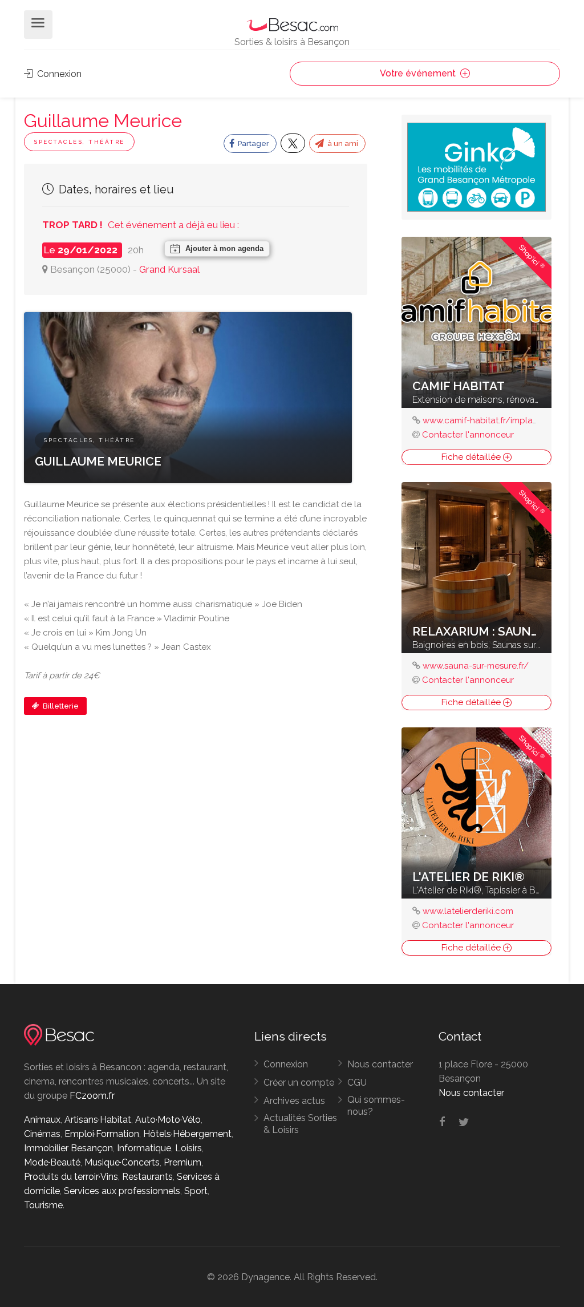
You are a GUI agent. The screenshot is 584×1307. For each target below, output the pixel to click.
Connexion (58, 73)
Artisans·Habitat (97, 1119)
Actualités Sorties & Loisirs (300, 1123)
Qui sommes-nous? (376, 1105)
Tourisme (43, 1205)
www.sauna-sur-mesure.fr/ (476, 666)
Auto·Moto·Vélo (168, 1119)
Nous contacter (380, 1064)
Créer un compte (298, 1082)
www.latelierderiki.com (468, 911)
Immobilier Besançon (68, 1148)
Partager (252, 143)
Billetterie (60, 706)
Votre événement (419, 73)
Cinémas (42, 1133)
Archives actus (294, 1100)
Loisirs (188, 1148)
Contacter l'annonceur (468, 435)
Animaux (42, 1119)
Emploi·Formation (101, 1133)
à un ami (342, 143)
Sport (196, 1190)
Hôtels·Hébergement (187, 1133)
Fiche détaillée (472, 457)
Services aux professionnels (122, 1190)
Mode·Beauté (52, 1162)
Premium (182, 1162)
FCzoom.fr (92, 1095)
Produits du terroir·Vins (71, 1176)
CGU (357, 1082)
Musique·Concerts (122, 1162)
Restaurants (147, 1176)
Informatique (144, 1148)
